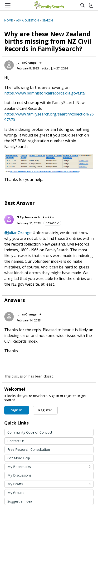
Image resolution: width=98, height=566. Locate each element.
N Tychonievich (28, 217)
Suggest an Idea (19, 501)
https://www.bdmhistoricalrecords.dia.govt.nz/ (45, 93)
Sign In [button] (16, 410)
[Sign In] (91, 5)
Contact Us (15, 441)
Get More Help (18, 458)
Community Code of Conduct (29, 432)
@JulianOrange (18, 232)
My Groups (15, 492)
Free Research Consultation (28, 449)
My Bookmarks (49, 466)
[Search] (82, 5)
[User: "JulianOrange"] (9, 65)
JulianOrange (27, 63)
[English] (49, 5)
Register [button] (45, 410)
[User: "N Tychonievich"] (9, 219)
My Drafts (49, 484)
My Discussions (19, 475)
